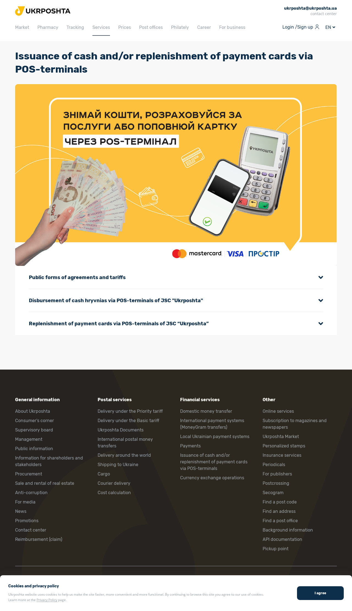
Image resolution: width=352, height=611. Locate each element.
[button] (176, 277)
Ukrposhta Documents (121, 430)
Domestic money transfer (206, 411)
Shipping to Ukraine (118, 464)
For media (25, 502)
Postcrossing (276, 483)
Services (101, 27)
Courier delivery (114, 483)
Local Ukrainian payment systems (214, 436)
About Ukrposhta (32, 411)
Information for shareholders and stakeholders (49, 461)
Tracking (75, 27)
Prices (124, 27)
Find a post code (280, 502)
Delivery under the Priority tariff (130, 411)
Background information (288, 530)
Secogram (273, 492)
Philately (180, 27)
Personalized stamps (284, 445)
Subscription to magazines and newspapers (295, 424)
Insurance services (282, 455)
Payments (190, 445)
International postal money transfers (125, 442)
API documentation (282, 539)
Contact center (30, 530)
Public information (34, 448)
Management (28, 439)
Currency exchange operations (212, 477)
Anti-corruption (31, 492)
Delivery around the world (124, 455)
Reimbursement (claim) (38, 539)
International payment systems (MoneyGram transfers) (212, 424)
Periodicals (274, 464)
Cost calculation (114, 492)
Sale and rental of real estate (44, 483)
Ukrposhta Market (281, 436)
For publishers (277, 474)
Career (204, 27)
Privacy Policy (47, 600)
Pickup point (275, 548)
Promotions (26, 520)
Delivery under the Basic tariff (128, 420)
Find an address (279, 511)
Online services (278, 411)
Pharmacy (47, 27)
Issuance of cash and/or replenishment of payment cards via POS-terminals (214, 462)
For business (232, 27)
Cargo (104, 474)
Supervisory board (34, 430)
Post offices (151, 27)
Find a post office (280, 520)
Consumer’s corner (34, 420)
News (20, 511)
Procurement (28, 474)
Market (22, 27)
